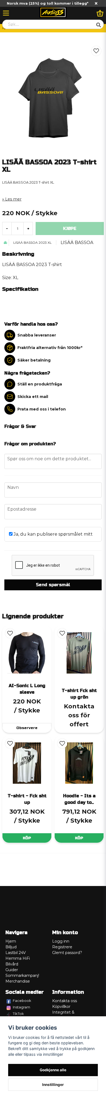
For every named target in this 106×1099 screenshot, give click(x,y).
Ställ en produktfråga (39, 384)
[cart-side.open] (100, 13)
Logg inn (60, 941)
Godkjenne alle (53, 1070)
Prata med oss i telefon (41, 409)
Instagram (21, 1007)
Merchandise (17, 981)
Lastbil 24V (15, 952)
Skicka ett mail (32, 396)
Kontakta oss (64, 1000)
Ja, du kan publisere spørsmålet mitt (53, 534)
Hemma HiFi (17, 958)
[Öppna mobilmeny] (6, 13)
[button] (96, 51)
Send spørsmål (53, 584)
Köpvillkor (61, 1006)
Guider (11, 969)
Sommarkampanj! (22, 975)
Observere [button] (27, 728)
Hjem (10, 941)
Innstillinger (53, 1084)
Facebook (22, 1000)
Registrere (62, 946)
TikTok (18, 1013)
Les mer (13, 199)
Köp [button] (27, 838)
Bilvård (11, 964)
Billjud (11, 946)
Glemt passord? (67, 952)
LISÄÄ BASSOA (77, 242)
